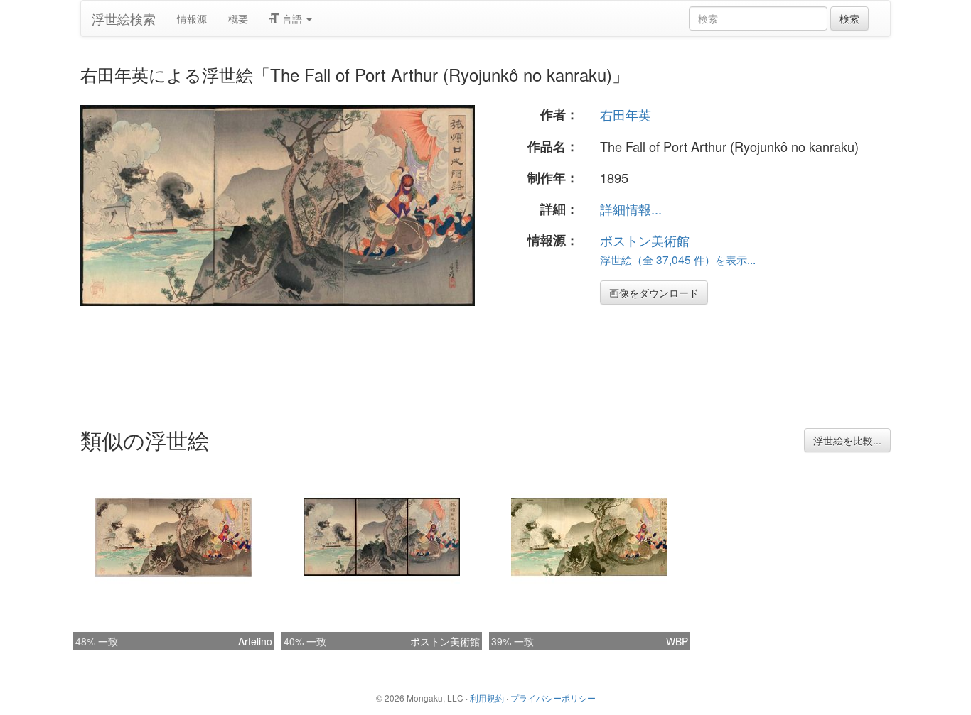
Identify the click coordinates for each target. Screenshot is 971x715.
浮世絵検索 (124, 18)
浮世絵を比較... (847, 440)
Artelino (255, 641)
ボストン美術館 (645, 240)
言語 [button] (292, 18)
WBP (677, 641)
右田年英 (625, 114)
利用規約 (487, 698)
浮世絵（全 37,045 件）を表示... (678, 259)
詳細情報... (631, 209)
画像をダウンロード (654, 292)
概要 (238, 18)
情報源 (192, 18)
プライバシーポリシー (553, 698)
